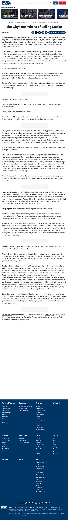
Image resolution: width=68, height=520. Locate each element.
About (38, 459)
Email (46, 32)
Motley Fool (5, 32)
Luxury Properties (24, 442)
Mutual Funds (40, 429)
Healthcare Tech (40, 447)
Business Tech (40, 444)
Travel (4, 442)
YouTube (29, 502)
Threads (39, 32)
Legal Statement (34, 510)
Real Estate (23, 435)
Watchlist (41, 3)
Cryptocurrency (40, 410)
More (47, 3)
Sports (55, 435)
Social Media (39, 440)
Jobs (37, 464)
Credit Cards (5, 410)
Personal (21, 438)
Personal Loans (6, 412)
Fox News (38, 485)
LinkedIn (36, 502)
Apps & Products (40, 492)
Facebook (32, 32)
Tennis (55, 453)
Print (42, 32)
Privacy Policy (40, 468)
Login (55, 3)
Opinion (5, 459)
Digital (38, 438)
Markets (34, 3)
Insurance (5, 416)
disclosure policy (23, 319)
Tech (38, 435)
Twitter (36, 32)
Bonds (38, 416)
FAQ (37, 470)
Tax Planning (5, 423)
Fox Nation (39, 487)
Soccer (55, 449)
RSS (39, 502)
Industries (39, 423)
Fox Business (6, 3)
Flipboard (32, 502)
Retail (37, 425)
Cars (3, 444)
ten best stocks (45, 83)
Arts (3, 451)
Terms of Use (40, 466)
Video (21, 459)
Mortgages (5, 406)
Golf (54, 451)
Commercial (22, 440)
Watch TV (62, 3)
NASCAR (55, 444)
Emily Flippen (49, 315)
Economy (27, 3)
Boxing (55, 447)
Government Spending (25, 406)
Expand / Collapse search (51, 3)
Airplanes (4, 447)
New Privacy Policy (22, 507)
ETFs (37, 418)
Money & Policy (23, 408)
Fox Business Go (40, 489)
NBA (54, 440)
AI (36, 451)
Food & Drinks (6, 449)
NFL (54, 438)
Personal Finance (17, 3)
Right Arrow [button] (65, 14)
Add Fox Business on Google (58, 32)
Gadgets (38, 442)
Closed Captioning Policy (55, 507)
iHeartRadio (49, 502)
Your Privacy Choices (37, 507)
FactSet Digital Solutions (23, 510)
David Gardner (7, 315)
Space (38, 453)
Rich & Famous (6, 440)
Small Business (23, 410)
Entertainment (6, 438)
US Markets (39, 408)
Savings (4, 414)
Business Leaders (41, 421)
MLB (54, 442)
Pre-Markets (39, 427)
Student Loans (6, 408)
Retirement (5, 421)
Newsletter (42, 502)
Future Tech (39, 449)
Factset (54, 509)
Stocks (38, 406)
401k (3, 418)
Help (46, 507)
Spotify (46, 502)
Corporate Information (42, 475)
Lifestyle (5, 435)
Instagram (25, 502)
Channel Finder (40, 462)
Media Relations (40, 473)
